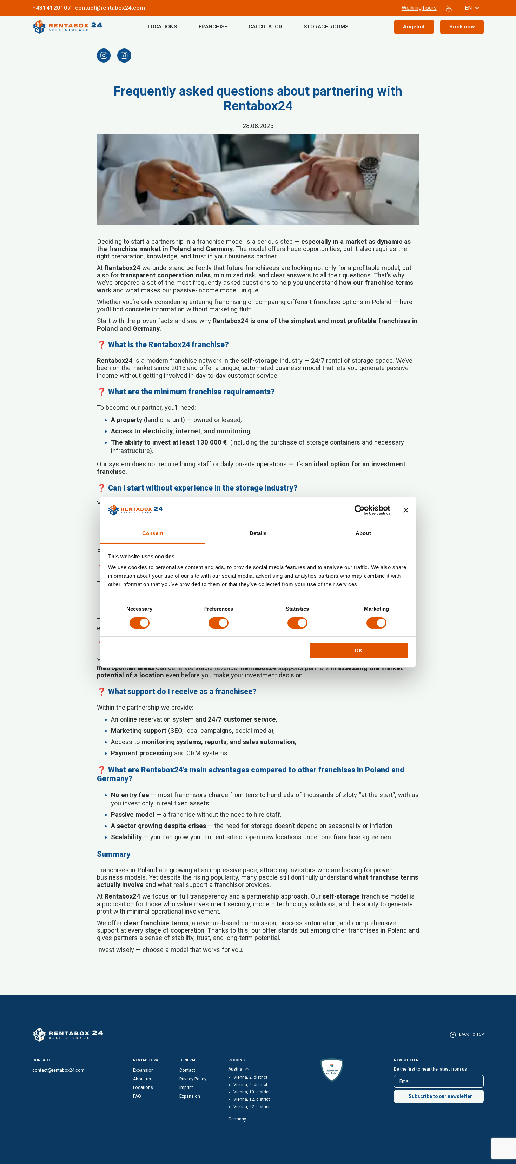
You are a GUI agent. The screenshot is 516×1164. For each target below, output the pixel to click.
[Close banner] (405, 510)
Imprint (186, 1087)
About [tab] (363, 533)
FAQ (137, 1096)
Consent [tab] (152, 533)
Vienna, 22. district (251, 1106)
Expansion (143, 1070)
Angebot (414, 27)
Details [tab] (258, 533)
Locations (162, 27)
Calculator (265, 27)
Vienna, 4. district (250, 1084)
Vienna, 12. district (251, 1099)
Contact (187, 1070)
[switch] (219, 623)
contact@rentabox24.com (110, 8)
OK (359, 650)
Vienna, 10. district (251, 1092)
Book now (462, 27)
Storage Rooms (326, 27)
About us (142, 1079)
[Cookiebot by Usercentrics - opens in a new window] (359, 510)
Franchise (213, 27)
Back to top (471, 1034)
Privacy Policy (192, 1079)
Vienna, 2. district (250, 1077)
